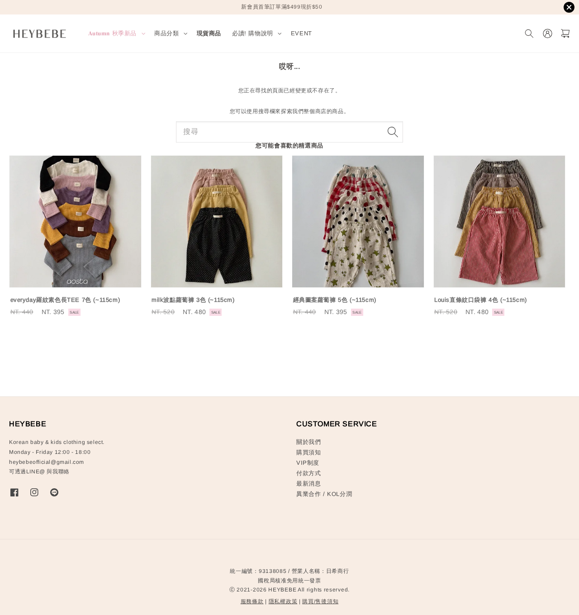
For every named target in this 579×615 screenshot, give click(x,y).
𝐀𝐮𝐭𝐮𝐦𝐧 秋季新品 (112, 33)
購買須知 (308, 452)
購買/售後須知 (320, 601)
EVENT (301, 33)
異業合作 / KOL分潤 (324, 494)
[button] (529, 34)
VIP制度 (307, 462)
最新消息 (308, 483)
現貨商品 (209, 33)
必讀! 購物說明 (252, 33)
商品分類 (166, 33)
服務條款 (252, 601)
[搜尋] (393, 132)
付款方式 (308, 473)
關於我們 (308, 442)
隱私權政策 (283, 601)
